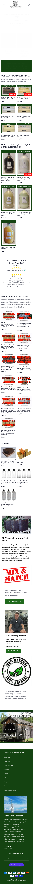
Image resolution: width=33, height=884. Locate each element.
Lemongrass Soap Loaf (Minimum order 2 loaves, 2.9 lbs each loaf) (24, 347)
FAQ (5, 778)
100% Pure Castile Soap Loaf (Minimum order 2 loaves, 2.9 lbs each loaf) (24, 389)
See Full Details (13, 651)
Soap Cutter (20, 462)
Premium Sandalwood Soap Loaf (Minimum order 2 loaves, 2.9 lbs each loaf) (7, 347)
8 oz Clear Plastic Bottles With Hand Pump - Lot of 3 (8, 482)
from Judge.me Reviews (15, 270)
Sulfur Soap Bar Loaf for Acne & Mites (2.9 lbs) (23, 98)
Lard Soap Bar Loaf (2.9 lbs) (23, 135)
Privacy (6, 769)
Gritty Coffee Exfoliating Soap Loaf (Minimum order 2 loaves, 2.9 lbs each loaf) (24, 325)
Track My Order (9, 765)
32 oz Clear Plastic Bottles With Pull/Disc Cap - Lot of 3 (7, 504)
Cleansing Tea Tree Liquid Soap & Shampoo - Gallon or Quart (24, 214)
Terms (6, 773)
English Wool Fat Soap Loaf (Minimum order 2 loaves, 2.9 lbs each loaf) (8, 388)
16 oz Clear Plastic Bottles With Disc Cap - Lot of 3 (23, 482)
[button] (4, 5)
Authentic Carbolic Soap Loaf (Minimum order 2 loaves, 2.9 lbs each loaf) (24, 410)
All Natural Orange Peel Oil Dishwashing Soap (8, 248)
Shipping (7, 761)
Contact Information (10, 790)
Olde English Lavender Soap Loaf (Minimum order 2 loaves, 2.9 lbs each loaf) (7, 325)
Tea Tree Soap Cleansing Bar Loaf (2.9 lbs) (24, 117)
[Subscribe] (27, 858)
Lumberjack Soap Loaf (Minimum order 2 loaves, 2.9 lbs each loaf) (8, 368)
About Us (7, 757)
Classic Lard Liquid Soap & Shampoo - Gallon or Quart (8, 214)
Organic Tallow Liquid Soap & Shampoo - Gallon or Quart (24, 179)
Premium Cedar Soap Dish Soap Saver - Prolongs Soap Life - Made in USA (8, 461)
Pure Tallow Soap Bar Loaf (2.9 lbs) (7, 117)
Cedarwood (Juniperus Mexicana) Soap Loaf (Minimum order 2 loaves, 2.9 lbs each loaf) (8, 411)
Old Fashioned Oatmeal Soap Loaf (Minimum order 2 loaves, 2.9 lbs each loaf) (8, 432)
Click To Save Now (14, 601)
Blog (5, 782)
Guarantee (7, 786)
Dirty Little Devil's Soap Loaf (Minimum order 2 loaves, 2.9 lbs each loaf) (24, 368)
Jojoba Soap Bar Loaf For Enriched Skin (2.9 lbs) (8, 135)
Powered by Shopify (20, 880)
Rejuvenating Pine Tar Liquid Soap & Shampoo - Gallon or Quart (8, 179)
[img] (16, 268)
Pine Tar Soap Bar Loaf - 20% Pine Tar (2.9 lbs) (8, 98)
